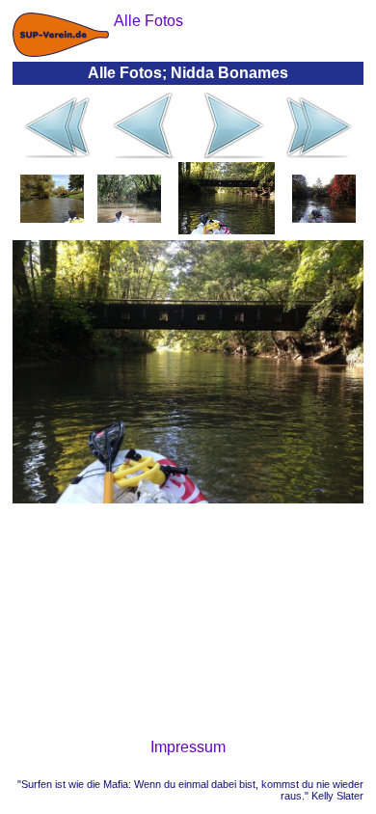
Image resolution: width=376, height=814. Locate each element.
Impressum (188, 747)
